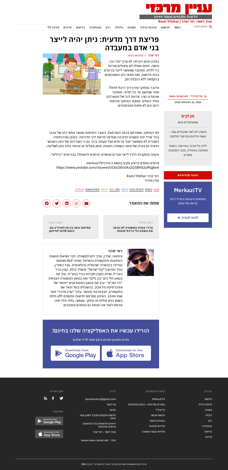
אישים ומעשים (92, 189)
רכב (108, 27)
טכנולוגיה (95, 27)
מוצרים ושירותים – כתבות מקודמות (146, 404)
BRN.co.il (87, 464)
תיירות (67, 27)
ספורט (132, 27)
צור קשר (111, 404)
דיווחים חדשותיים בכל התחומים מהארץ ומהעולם (99, 425)
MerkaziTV (158, 399)
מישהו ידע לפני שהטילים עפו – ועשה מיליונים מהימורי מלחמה (187, 131)
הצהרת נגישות (157, 421)
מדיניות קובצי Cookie (153, 431)
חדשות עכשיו (158, 415)
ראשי (177, 27)
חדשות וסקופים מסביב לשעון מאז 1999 (98, 417)
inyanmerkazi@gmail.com (100, 399)
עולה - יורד (114, 189)
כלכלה (119, 27)
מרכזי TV (53, 27)
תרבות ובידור (148, 27)
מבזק (156, 189)
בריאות (80, 27)
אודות (113, 410)
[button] (86, 203)
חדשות (165, 27)
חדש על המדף (136, 189)
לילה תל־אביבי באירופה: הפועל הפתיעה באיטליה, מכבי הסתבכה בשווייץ (188, 147)
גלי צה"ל (160, 410)
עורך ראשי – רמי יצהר (104, 432)
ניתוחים (148, 189)
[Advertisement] (70, 13)
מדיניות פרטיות (157, 426)
